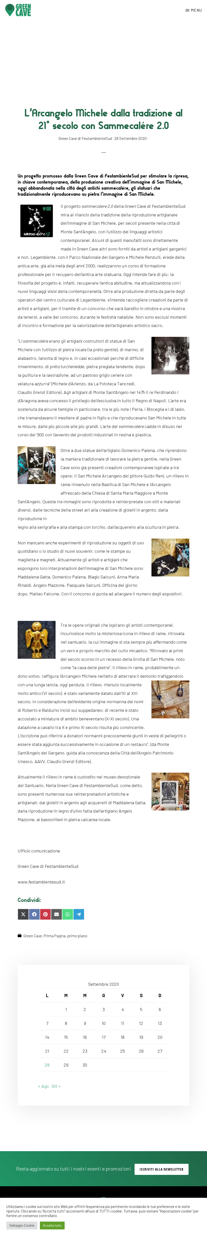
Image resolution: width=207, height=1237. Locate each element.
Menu (196, 10)
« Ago (43, 1086)
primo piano (77, 935)
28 (47, 1065)
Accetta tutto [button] (52, 1225)
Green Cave (32, 935)
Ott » (56, 1086)
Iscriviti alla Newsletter (162, 1169)
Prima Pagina (55, 935)
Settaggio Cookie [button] (21, 1225)
